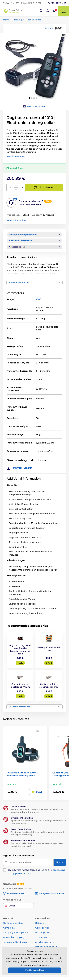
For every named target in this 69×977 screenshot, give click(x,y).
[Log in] (47, 11)
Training (18, 20)
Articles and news (45, 942)
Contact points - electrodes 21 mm (49, 685)
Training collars (33, 20)
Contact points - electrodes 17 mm (20, 685)
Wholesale (41, 937)
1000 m (40, 299)
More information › (16, 156)
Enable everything (34, 970)
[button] (41, 11)
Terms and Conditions (15, 942)
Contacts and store (13, 923)
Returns (39, 923)
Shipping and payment (15, 932)
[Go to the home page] (12, 11)
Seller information (16, 220)
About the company (14, 937)
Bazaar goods (42, 932)
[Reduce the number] (16, 189)
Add (21, 663)
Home (6, 20)
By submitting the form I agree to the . (36, 871)
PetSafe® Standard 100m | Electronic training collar (22, 774)
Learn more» (43, 965)
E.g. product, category (22, 36)
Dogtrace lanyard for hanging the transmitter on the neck (20, 649)
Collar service (42, 927)
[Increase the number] (16, 186)
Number (10, 187)
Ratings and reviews (46, 946)
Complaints (9, 927)
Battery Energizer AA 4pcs (48, 648)
